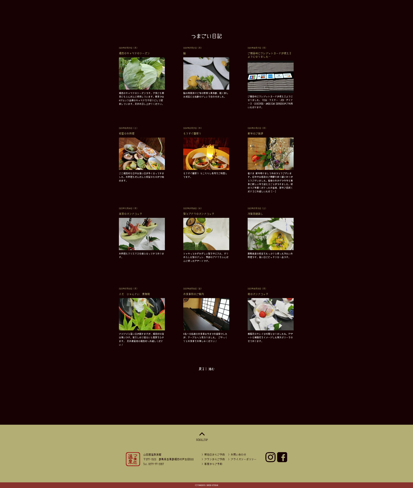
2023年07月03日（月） (128, 289)
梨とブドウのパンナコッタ (198, 213)
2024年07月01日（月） (193, 48)
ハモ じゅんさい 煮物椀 (134, 294)
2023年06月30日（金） (193, 289)
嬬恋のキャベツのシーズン (134, 53)
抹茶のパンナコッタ (130, 213)
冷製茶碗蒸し (255, 213)
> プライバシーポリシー (242, 459)
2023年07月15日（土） (257, 208)
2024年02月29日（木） (193, 128)
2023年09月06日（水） (193, 208)
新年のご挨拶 (255, 133)
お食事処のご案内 (193, 294)
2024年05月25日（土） (128, 128)
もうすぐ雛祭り (192, 133)
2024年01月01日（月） (257, 128)
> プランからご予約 (213, 459)
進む (211, 368)
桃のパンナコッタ (258, 294)
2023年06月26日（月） (257, 289)
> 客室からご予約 (212, 463)
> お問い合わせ (237, 454)
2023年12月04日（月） (128, 208)
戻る (202, 368)
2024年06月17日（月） (257, 48)
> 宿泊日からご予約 (213, 454)
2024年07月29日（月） (128, 48)
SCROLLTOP (202, 439)
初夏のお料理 (126, 133)
